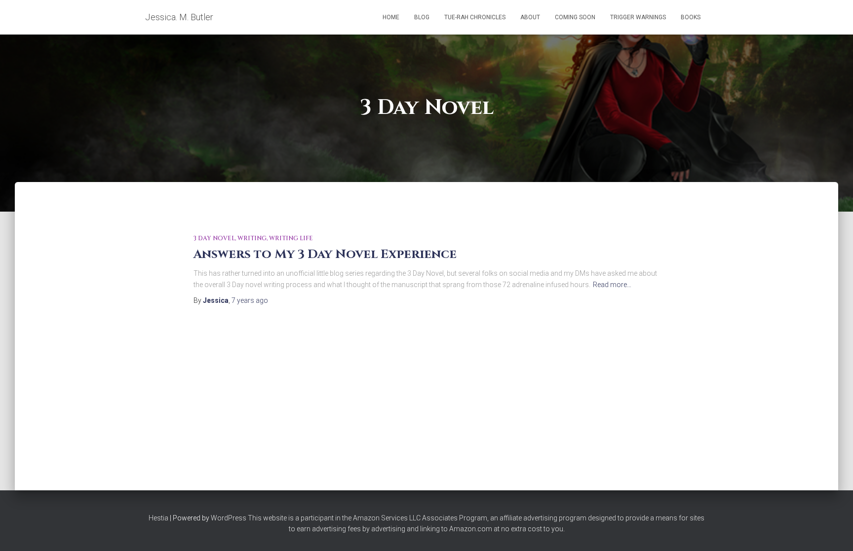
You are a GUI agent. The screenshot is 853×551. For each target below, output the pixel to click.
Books (690, 17)
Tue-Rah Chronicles (474, 17)
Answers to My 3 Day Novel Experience (325, 254)
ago (250, 300)
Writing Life (291, 238)
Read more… (612, 285)
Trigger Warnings (638, 17)
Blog (421, 17)
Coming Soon (575, 17)
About (530, 17)
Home (391, 17)
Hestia (158, 518)
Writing (252, 238)
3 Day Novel (214, 238)
